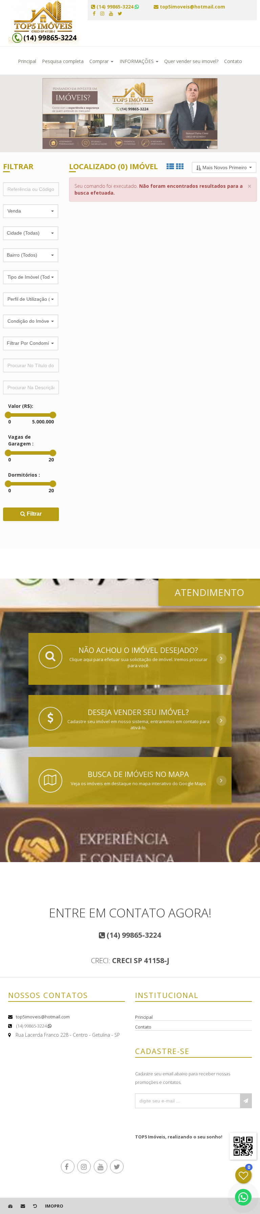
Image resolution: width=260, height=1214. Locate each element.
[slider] (8, 415)
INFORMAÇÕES (137, 61)
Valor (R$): (20, 406)
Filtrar (33, 514)
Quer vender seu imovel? (191, 61)
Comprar (99, 61)
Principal (27, 61)
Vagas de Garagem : (21, 440)
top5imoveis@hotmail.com (43, 1017)
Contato (233, 61)
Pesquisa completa (63, 61)
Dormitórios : (24, 475)
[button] (30, 211)
